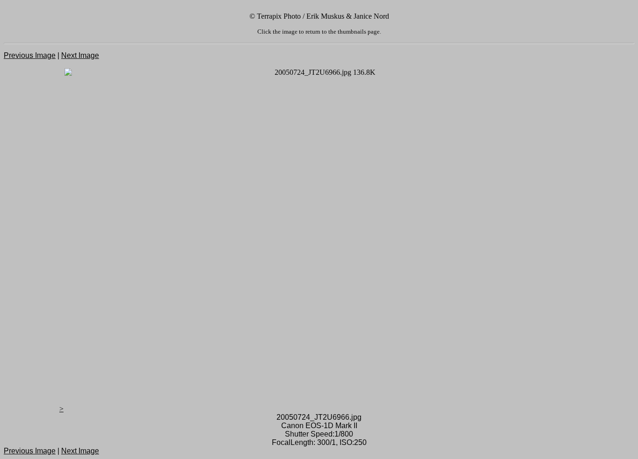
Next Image (80, 55)
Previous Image (30, 55)
